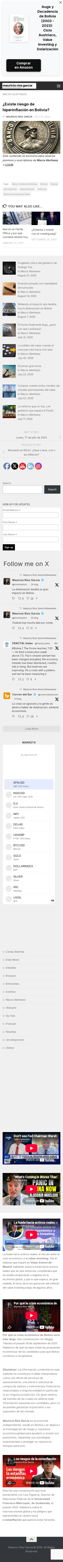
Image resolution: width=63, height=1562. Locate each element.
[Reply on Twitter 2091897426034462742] (14, 598)
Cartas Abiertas (15, 951)
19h (56, 643)
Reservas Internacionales (17, 194)
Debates (11, 967)
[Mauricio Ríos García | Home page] (25, 86)
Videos (10, 1047)
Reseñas (11, 1031)
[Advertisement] (31, 1092)
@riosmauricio (19, 584)
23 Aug (34, 618)
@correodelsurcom (48, 694)
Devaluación (10, 189)
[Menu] (58, 85)
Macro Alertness (15, 94)
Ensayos (11, 975)
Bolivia (44, 184)
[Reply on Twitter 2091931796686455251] (14, 716)
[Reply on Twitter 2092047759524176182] (14, 679)
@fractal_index (42, 643)
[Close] (60, 2)
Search (7, 483)
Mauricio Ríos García (19, 116)
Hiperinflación (27, 189)
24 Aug (34, 584)
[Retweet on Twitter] (20, 575)
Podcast (11, 1023)
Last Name (10, 534)
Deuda (54, 184)
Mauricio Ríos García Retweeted (39, 575)
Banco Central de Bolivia (24, 184)
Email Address (11, 510)
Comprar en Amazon (24, 65)
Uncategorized (15, 1039)
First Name (10, 522)
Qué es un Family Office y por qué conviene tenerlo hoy (15, 233)
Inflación (42, 189)
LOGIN (9, 164)
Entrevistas (12, 983)
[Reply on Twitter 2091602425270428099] (14, 628)
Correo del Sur (22, 694)
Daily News (12, 959)
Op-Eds (10, 1015)
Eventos (11, 991)
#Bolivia (16, 648)
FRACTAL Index (22, 643)
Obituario (11, 1007)
